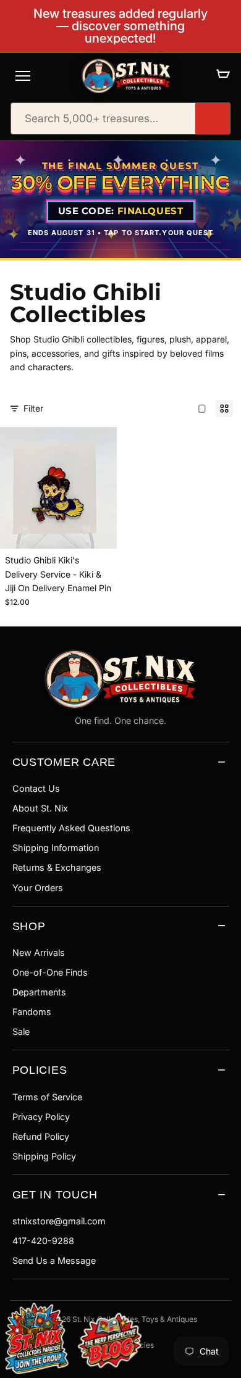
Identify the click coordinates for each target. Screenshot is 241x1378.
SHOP (29, 925)
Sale (21, 1031)
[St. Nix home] (126, 75)
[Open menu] (23, 76)
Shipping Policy (44, 1156)
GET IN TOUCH (55, 1194)
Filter (33, 408)
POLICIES (39, 1069)
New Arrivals (38, 952)
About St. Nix (40, 808)
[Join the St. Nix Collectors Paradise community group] (36, 1337)
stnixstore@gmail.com (59, 1221)
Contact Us (36, 788)
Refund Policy (40, 1136)
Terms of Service (47, 1097)
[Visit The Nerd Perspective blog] (110, 1342)
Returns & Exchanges (56, 867)
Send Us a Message (54, 1260)
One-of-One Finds (50, 972)
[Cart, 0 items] (222, 75)
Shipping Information (55, 847)
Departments (39, 992)
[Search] (212, 118)
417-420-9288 (43, 1240)
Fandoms (31, 1012)
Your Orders (37, 887)
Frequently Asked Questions (71, 828)
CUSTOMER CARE (64, 761)
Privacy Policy (41, 1116)
